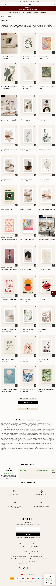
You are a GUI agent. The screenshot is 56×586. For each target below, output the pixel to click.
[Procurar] (5, 4)
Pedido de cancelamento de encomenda (39, 558)
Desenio (3, 16)
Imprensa (25, 546)
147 (33, 409)
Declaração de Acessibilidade (20, 556)
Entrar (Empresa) (23, 563)
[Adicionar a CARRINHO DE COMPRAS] (35, 52)
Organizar (43, 12)
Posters (9, 16)
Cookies (31, 553)
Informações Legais (22, 548)
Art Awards (24, 561)
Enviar (28, 534)
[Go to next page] (36, 409)
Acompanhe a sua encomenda (36, 548)
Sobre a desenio (23, 543)
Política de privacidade (30, 537)
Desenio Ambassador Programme (19, 558)
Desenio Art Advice (33, 543)
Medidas (36, 12)
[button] (49, 579)
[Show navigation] (2, 4)
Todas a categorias (14, 12)
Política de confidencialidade (36, 556)
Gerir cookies (32, 561)
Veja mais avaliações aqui (28, 482)
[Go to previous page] (19, 409)
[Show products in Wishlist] (50, 4)
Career (25, 551)
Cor (23, 12)
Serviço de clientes (33, 546)
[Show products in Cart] (53, 4)
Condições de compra (34, 551)
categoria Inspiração (21, 434)
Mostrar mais (28, 402)
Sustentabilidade (23, 553)
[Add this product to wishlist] (16, 34)
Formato (29, 12)
